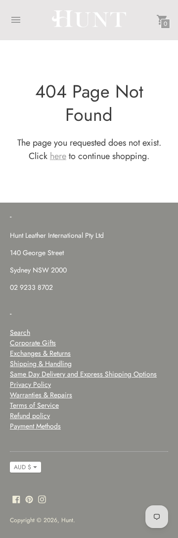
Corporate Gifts (33, 343)
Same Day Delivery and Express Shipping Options (83, 374)
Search (20, 332)
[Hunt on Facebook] (16, 498)
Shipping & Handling (41, 364)
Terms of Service (34, 405)
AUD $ (22, 467)
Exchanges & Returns (40, 353)
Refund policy (30, 416)
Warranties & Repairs (41, 395)
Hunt (67, 520)
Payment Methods (35, 426)
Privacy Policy (30, 384)
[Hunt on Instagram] (42, 498)
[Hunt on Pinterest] (29, 498)
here (58, 156)
